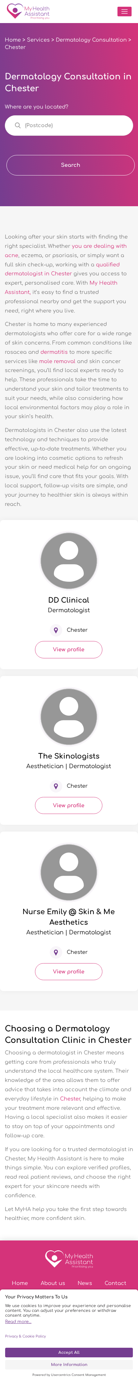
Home (13, 40)
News (85, 1283)
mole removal (57, 361)
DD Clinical (68, 600)
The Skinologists (68, 756)
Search (70, 165)
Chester (70, 1099)
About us (53, 1283)
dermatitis (54, 352)
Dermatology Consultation (91, 40)
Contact (115, 1283)
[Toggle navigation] (124, 11)
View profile (68, 650)
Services (38, 40)
